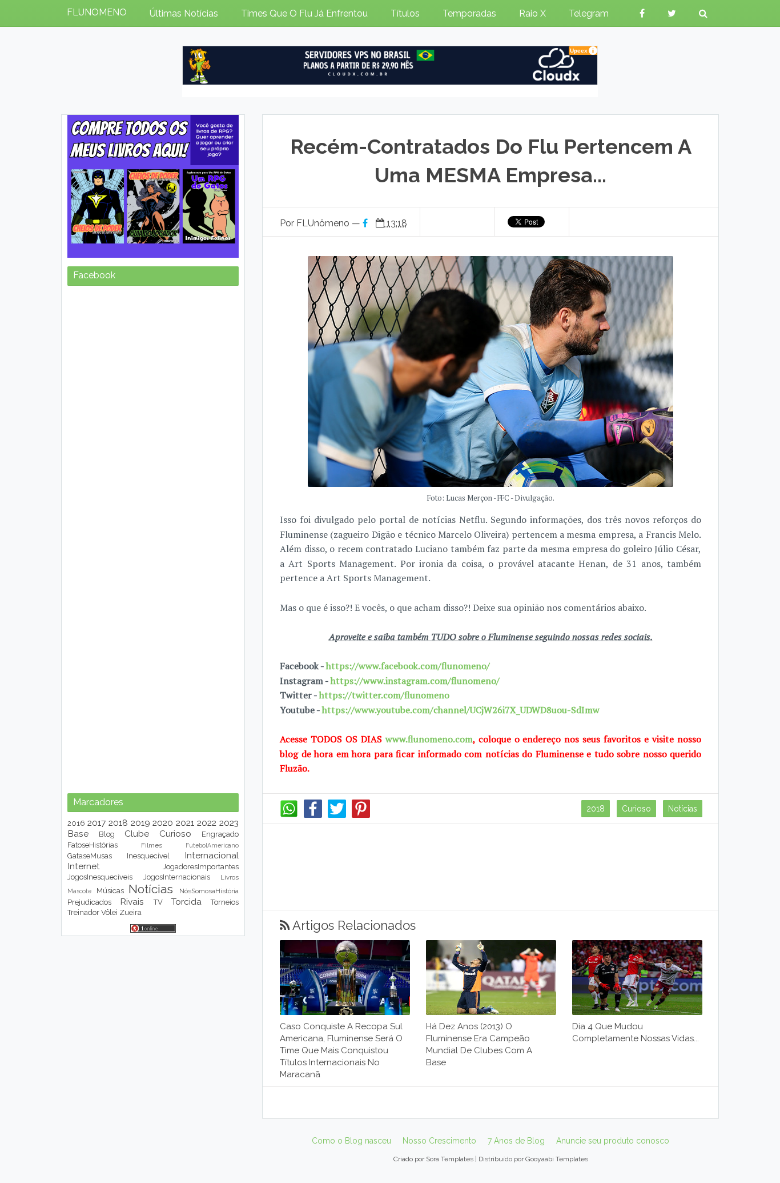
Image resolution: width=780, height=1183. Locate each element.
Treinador (83, 912)
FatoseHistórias (92, 845)
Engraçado (220, 834)
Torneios (225, 902)
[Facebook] (313, 815)
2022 (206, 822)
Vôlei (109, 912)
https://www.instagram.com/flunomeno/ (415, 680)
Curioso (636, 808)
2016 (76, 823)
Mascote (79, 891)
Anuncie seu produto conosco (612, 1140)
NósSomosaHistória (209, 891)
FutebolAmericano (212, 845)
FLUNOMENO (97, 12)
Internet (83, 866)
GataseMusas (89, 856)
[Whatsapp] (289, 815)
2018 (595, 808)
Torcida (186, 901)
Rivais (132, 901)
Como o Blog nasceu (351, 1140)
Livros (229, 877)
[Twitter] (337, 815)
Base (78, 833)
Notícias (682, 808)
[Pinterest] (361, 815)
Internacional (211, 855)
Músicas (110, 890)
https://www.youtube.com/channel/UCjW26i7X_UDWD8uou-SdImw (461, 710)
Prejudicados (89, 902)
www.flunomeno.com (429, 739)
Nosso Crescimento (439, 1140)
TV (158, 902)
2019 (140, 822)
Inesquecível (148, 856)
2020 (162, 822)
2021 (185, 822)
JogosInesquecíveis (99, 877)
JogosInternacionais (176, 877)
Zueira (130, 912)
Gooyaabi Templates (556, 1159)
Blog (107, 834)
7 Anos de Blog (516, 1140)
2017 (96, 822)
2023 (229, 822)
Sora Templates (449, 1159)
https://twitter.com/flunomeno (384, 695)
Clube (136, 833)
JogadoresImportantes (201, 866)
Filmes (151, 845)
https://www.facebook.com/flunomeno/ (408, 666)
